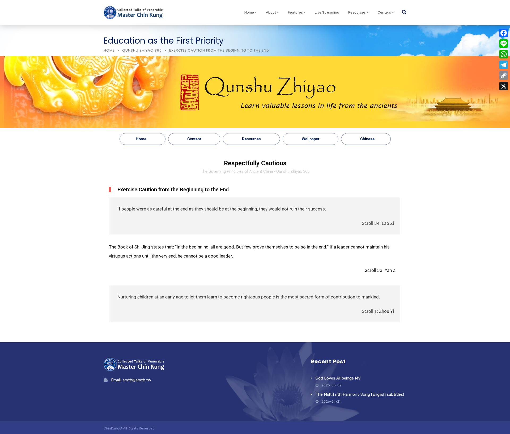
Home (249, 12)
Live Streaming (327, 12)
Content (194, 139)
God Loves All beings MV (338, 378)
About (271, 12)
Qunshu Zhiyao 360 (142, 50)
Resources (357, 12)
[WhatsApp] (503, 54)
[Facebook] (503, 33)
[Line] (503, 43)
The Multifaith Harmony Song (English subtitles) (360, 394)
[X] (503, 86)
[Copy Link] (503, 75)
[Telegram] (503, 65)
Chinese (367, 139)
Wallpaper (310, 139)
